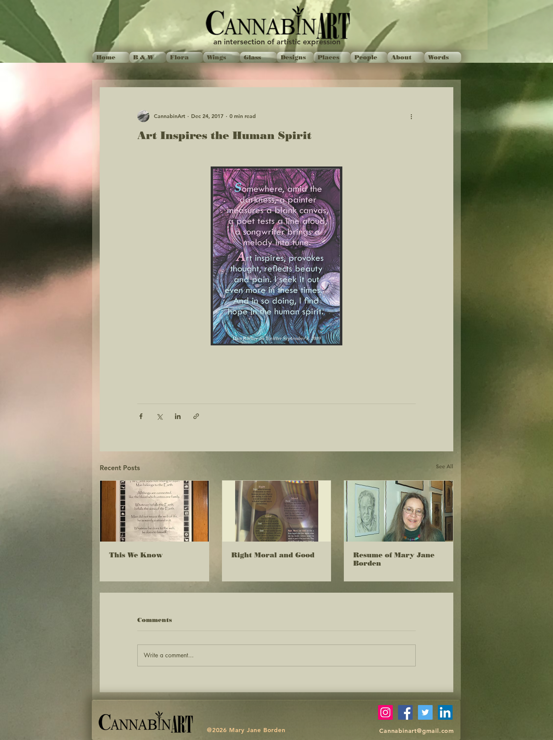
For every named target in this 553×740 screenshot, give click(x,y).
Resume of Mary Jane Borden (393, 559)
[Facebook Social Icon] (405, 712)
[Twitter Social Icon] (425, 712)
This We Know (136, 555)
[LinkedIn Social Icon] (445, 712)
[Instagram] (385, 712)
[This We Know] (154, 511)
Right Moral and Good (272, 555)
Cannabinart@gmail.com (416, 730)
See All (444, 466)
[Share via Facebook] (140, 416)
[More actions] (411, 116)
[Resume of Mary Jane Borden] (398, 511)
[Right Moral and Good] (276, 511)
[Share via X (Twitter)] (159, 416)
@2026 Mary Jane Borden (246, 730)
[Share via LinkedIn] (177, 416)
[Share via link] (196, 416)
